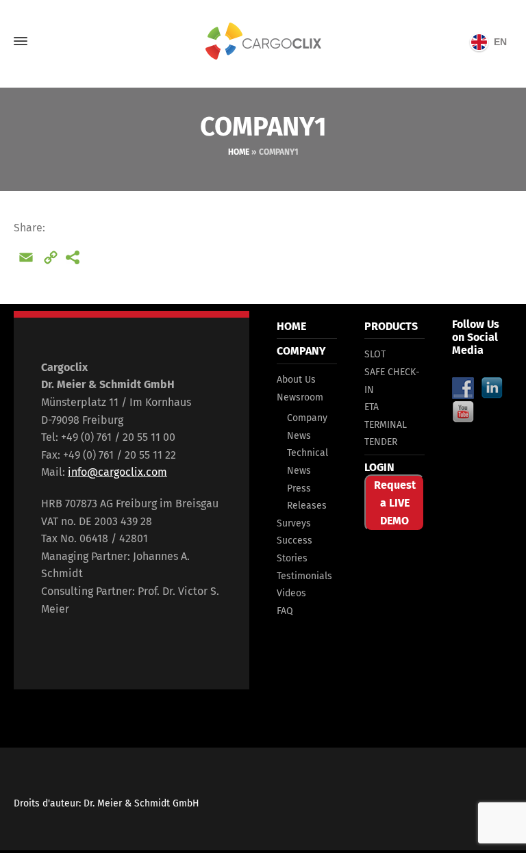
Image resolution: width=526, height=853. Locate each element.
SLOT (375, 354)
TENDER (380, 442)
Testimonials (304, 576)
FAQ (285, 611)
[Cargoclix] (263, 41)
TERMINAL (385, 425)
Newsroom (300, 397)
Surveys (294, 523)
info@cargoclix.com (117, 472)
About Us (296, 379)
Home (238, 152)
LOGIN (379, 467)
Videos (291, 593)
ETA (371, 407)
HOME (291, 326)
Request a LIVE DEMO (395, 502)
